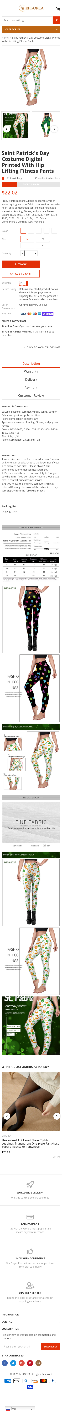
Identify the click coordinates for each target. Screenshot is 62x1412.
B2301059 (39, 231)
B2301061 (54, 231)
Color (5, 231)
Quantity (6, 253)
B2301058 (31, 231)
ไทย (13, 1409)
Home (5, 37)
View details (53, 299)
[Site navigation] (4, 9)
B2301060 (46, 231)
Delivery (31, 379)
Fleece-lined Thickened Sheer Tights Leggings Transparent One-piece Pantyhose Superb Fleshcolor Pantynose (30, 1143)
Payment (31, 387)
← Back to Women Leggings (42, 347)
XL (43, 245)
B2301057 (23, 231)
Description (31, 363)
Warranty (31, 371)
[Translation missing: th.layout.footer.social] (5, 1363)
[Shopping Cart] (58, 8)
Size (4, 239)
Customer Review (31, 395)
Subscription (51, 1346)
